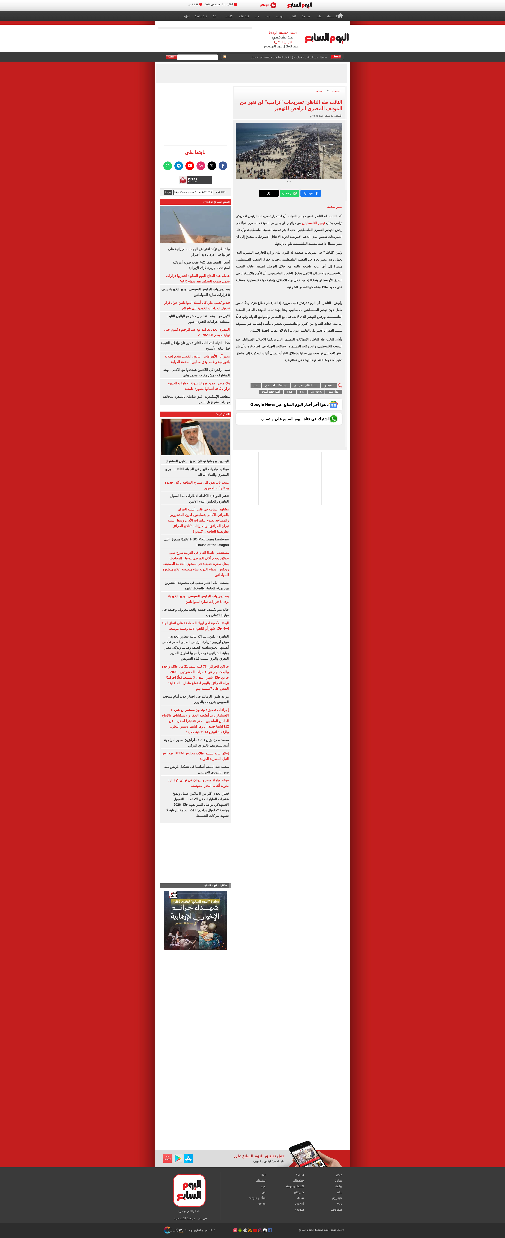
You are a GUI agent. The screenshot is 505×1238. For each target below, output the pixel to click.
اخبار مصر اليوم (271, 392)
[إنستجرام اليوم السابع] (200, 165)
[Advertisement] (252, 1109)
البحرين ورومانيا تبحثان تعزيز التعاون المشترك (197, 461)
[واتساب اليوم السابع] (167, 165)
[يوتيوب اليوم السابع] (189, 165)
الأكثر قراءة (223, 414)
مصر (255, 385)
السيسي (329, 385)
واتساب (286, 193)
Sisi (302, 392)
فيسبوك (308, 193)
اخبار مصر (333, 392)
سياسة (318, 91)
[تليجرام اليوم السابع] (178, 165)
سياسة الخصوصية (184, 1218)
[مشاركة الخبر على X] (269, 193)
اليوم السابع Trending (216, 201)
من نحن (202, 1218)
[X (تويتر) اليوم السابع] (212, 165)
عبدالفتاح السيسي (276, 385)
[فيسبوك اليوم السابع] (223, 165)
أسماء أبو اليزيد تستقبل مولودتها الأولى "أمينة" (300, 56)
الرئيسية (336, 91)
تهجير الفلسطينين (313, 223)
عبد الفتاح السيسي (305, 385)
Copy (168, 192)
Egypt (290, 392)
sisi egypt (316, 392)
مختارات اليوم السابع (215, 885)
